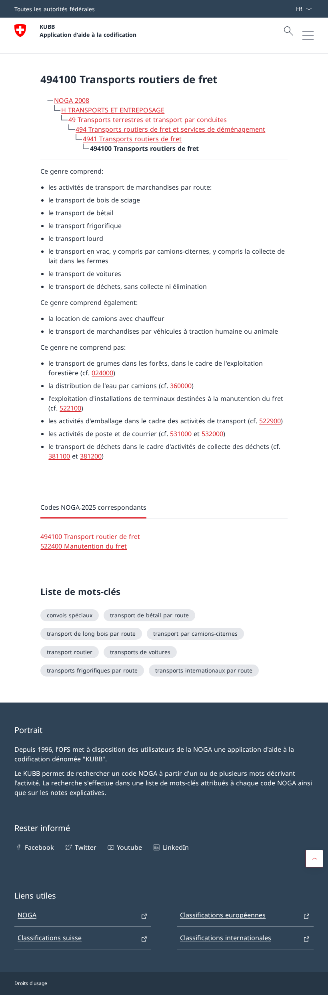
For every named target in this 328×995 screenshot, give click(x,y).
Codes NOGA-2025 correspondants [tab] (93, 507)
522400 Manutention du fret (83, 546)
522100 (70, 408)
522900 (270, 420)
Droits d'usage (30, 983)
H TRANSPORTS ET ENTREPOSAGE (112, 110)
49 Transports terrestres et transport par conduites (147, 119)
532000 (212, 433)
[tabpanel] (163, 535)
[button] (314, 858)
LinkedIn (175, 847)
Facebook (39, 847)
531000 (181, 433)
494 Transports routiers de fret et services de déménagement (170, 129)
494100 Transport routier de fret (90, 536)
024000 (102, 372)
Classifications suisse (50, 937)
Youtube (129, 847)
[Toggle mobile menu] (308, 35)
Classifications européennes (223, 915)
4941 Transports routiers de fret (132, 138)
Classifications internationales (225, 937)
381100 (59, 456)
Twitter (85, 847)
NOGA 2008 (71, 100)
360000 (181, 385)
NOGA (27, 915)
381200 (91, 456)
